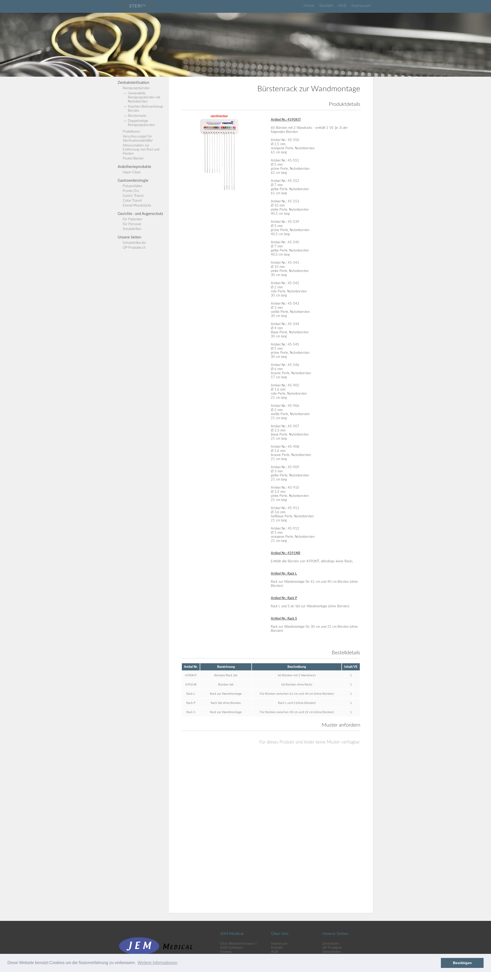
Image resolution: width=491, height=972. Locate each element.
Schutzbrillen (132, 229)
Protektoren (131, 131)
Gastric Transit (133, 196)
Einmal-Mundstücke (137, 205)
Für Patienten (132, 219)
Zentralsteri (330, 943)
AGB (342, 6)
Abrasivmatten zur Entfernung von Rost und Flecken (141, 149)
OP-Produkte (332, 948)
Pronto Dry (131, 191)
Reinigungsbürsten (136, 88)
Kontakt (326, 6)
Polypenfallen (132, 186)
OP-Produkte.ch (134, 247)
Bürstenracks (137, 116)
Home (309, 6)
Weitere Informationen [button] (157, 962)
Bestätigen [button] (462, 963)
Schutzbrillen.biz (134, 243)
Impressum (361, 6)
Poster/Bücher (133, 158)
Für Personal (132, 224)
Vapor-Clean (132, 172)
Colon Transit (132, 200)
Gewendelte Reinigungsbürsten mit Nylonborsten (144, 97)
